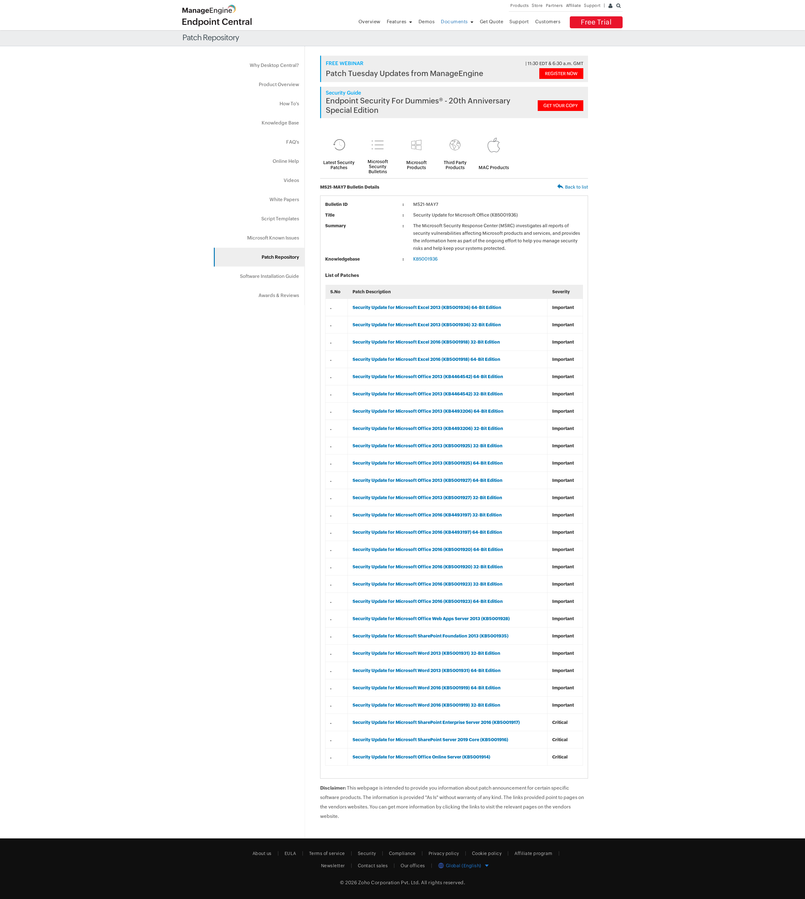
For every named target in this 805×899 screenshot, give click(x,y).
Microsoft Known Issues (273, 237)
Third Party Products (455, 165)
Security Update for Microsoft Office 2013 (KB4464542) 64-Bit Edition (428, 376)
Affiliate (573, 5)
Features (397, 21)
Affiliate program (533, 853)
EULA (290, 853)
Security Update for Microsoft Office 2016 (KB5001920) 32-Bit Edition (428, 566)
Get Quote (491, 21)
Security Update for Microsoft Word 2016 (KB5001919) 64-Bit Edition (427, 687)
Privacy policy (444, 853)
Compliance (402, 853)
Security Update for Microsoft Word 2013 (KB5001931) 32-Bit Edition (426, 653)
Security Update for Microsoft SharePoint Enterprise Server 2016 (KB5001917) (436, 722)
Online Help (286, 161)
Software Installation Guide (269, 276)
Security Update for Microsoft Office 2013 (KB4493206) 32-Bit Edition (428, 428)
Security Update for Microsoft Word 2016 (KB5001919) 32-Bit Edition (426, 705)
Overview (369, 21)
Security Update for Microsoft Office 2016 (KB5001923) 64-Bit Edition (428, 601)
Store (537, 5)
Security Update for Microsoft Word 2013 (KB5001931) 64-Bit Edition (427, 670)
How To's (289, 103)
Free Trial (596, 22)
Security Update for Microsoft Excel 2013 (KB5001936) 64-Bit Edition (427, 307)
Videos (291, 180)
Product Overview (279, 84)
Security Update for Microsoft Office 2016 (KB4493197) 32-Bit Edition (427, 514)
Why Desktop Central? (274, 65)
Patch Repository (280, 257)
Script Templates (280, 218)
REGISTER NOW (561, 73)
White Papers (284, 199)
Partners (554, 5)
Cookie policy (487, 853)
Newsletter (333, 865)
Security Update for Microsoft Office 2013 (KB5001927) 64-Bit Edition (427, 480)
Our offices (413, 865)
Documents (454, 21)
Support (519, 21)
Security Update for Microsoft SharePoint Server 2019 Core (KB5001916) (430, 739)
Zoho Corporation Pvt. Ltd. (389, 882)
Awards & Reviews (278, 295)
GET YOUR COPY (560, 105)
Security (367, 853)
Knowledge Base (280, 122)
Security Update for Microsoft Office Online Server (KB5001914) (421, 756)
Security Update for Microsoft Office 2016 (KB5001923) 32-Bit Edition (427, 584)
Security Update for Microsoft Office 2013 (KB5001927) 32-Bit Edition (427, 497)
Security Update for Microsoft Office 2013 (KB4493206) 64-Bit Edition (428, 411)
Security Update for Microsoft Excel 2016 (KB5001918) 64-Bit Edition (426, 359)
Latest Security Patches (339, 165)
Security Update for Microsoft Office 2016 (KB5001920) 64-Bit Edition (428, 549)
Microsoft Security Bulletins (378, 166)
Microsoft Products (416, 165)
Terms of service (327, 853)
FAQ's (292, 142)
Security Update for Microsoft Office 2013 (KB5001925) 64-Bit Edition (428, 463)
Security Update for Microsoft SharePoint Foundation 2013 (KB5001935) (430, 635)
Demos (427, 21)
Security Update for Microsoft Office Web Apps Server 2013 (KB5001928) (431, 618)
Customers (548, 21)
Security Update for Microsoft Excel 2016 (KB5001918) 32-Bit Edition (426, 342)
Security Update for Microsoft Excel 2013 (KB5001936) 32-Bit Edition (427, 324)
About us (262, 853)
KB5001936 (425, 259)
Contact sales (373, 865)
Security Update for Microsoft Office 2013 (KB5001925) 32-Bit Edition (427, 445)
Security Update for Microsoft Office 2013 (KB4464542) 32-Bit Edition (428, 393)
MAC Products (494, 167)
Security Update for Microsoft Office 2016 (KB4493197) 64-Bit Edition (427, 532)
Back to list (576, 187)
